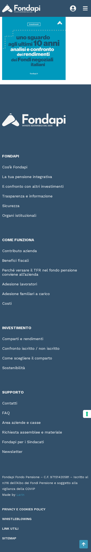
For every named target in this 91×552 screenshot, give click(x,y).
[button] (85, 8)
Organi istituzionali (19, 215)
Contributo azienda (19, 251)
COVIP (30, 489)
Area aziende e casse (21, 422)
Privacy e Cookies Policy (24, 509)
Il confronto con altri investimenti (32, 186)
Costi (7, 303)
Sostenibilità (13, 368)
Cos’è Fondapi (14, 167)
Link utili (10, 529)
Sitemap (9, 538)
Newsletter (12, 451)
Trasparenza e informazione (27, 196)
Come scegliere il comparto (27, 358)
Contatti (9, 403)
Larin (20, 495)
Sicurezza (10, 206)
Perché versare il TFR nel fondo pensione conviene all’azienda (39, 272)
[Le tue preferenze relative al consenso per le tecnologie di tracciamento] (87, 414)
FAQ (6, 413)
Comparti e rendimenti (22, 339)
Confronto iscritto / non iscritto (30, 348)
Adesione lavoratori (19, 284)
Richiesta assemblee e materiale (32, 432)
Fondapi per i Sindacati (23, 442)
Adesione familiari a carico (26, 293)
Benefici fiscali (15, 260)
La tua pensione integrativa (27, 176)
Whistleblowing (17, 519)
